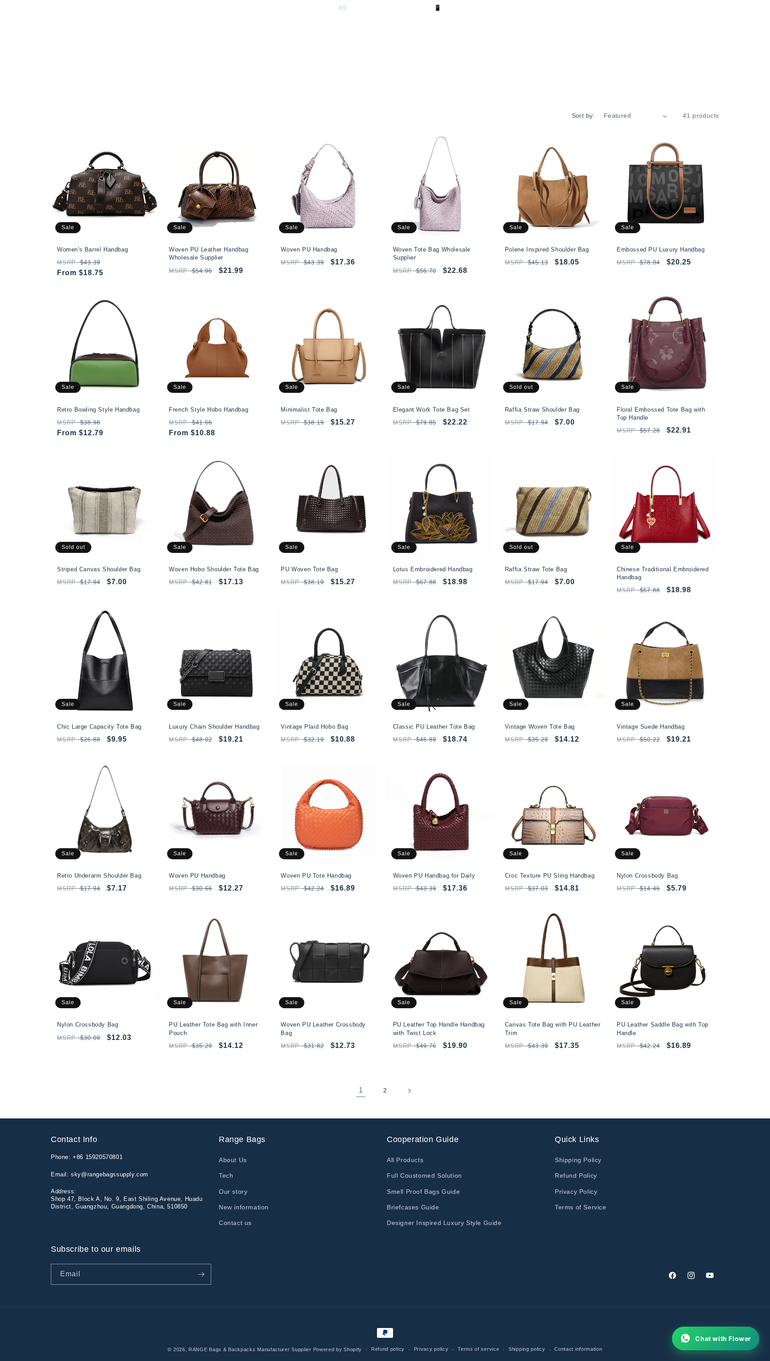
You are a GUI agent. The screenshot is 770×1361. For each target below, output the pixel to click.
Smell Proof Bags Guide (423, 1191)
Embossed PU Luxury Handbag (661, 249)
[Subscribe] (201, 1274)
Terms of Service (580, 1207)
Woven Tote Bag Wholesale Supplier (432, 253)
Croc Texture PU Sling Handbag (549, 875)
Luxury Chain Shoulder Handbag (214, 726)
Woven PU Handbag (309, 249)
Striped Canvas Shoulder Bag (98, 569)
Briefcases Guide (413, 1207)
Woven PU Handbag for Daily (434, 875)
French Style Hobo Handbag (208, 409)
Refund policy (388, 1349)
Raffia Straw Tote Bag (536, 569)
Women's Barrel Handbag (92, 249)
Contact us (235, 1222)
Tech (226, 1175)
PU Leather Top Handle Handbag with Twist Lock (439, 1028)
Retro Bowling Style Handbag (98, 409)
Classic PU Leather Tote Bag (434, 726)
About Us (233, 1159)
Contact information (578, 1349)
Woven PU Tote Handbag (316, 875)
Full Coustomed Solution (424, 1175)
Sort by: (583, 115)
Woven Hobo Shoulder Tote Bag (214, 569)
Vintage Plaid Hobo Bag (314, 726)
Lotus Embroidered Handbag (433, 569)
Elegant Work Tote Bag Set (431, 409)
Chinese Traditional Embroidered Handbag (663, 573)
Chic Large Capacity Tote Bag (99, 726)
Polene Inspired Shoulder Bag (547, 249)
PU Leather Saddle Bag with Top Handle (663, 1028)
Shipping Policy (578, 1159)
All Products (405, 1159)
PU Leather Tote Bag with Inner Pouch (213, 1028)
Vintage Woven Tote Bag (540, 726)
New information (244, 1207)
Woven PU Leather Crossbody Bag (323, 1028)
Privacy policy (431, 1349)
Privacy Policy (576, 1191)
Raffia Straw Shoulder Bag (542, 409)
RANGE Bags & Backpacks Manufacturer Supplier (249, 1349)
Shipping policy (526, 1349)
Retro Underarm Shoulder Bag (99, 875)
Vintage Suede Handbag (651, 726)
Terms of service (478, 1349)
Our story (233, 1191)
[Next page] (409, 1091)
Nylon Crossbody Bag (647, 875)
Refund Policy (576, 1175)
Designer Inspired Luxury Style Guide (444, 1222)
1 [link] (361, 1090)
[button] (183, 53)
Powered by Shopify (337, 1349)
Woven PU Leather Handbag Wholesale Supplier (208, 253)
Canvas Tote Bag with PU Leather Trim (553, 1028)
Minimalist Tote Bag (309, 409)
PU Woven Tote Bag (309, 569)
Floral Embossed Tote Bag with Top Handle (661, 413)
